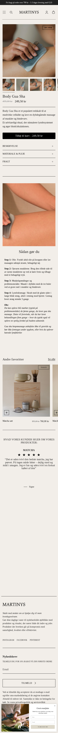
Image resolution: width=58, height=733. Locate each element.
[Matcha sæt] (26, 391)
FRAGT (6, 161)
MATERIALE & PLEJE (14, 154)
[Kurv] (53, 12)
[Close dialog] (54, 706)
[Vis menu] (4, 12)
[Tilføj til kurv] (6, 412)
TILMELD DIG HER (43, 727)
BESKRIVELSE (10, 146)
